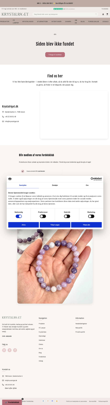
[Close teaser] (22, 399)
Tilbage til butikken (55, 55)
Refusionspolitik (103, 401)
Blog (40, 353)
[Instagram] (4, 350)
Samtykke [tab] (23, 185)
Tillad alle (86, 225)
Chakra (41, 344)
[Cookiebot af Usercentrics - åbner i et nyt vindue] (92, 179)
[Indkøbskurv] (107, 14)
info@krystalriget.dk (12, 121)
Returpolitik (79, 328)
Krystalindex (42, 332)
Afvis (24, 225)
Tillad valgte (55, 225)
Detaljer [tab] (55, 185)
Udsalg (41, 361)
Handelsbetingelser (81, 324)
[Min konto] (103, 14)
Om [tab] (87, 185)
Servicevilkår (93, 401)
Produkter (42, 324)
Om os (41, 348)
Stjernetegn (42, 336)
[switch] (43, 216)
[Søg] (96, 14)
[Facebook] (9, 350)
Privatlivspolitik (80, 332)
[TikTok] (15, 350)
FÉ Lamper (42, 328)
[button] (4, 21)
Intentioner (42, 340)
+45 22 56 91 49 (10, 116)
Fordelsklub (105, 9)
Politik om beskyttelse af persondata (76, 401)
